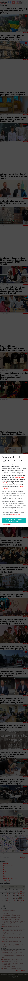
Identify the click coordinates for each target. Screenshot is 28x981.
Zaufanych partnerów (19, 477)
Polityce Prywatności (7, 483)
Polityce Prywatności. (15, 514)
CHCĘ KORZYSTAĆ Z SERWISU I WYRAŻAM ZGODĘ (14, 520)
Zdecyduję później (6, 524)
